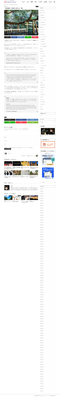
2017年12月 (42, 342)
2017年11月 (42, 345)
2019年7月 (41, 301)
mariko (11, 185)
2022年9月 (41, 229)
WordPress (43, 94)
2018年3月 (41, 335)
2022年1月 (41, 244)
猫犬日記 (42, 51)
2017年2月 (41, 359)
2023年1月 (41, 227)
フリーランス (50, 2)
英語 (41, 48)
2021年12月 (42, 246)
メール (5, 140)
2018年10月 (42, 318)
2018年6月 (41, 328)
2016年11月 (42, 364)
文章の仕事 (43, 17)
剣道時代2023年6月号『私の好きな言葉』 (13, 62)
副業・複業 (43, 34)
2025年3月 (41, 193)
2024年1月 (41, 210)
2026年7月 (41, 188)
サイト (5, 144)
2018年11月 (42, 316)
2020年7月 (41, 282)
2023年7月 (41, 222)
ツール (42, 89)
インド (42, 63)
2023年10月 (42, 215)
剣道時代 (6, 40)
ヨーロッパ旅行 (43, 65)
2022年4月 (41, 239)
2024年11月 (42, 198)
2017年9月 (41, 347)
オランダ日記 (40, 2)
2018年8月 (41, 323)
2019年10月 (42, 294)
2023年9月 (41, 217)
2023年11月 (42, 212)
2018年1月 (41, 340)
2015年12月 (42, 386)
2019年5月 (41, 306)
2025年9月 (41, 191)
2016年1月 (41, 383)
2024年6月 (41, 205)
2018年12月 (42, 313)
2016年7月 (41, 371)
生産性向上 (43, 22)
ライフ (41, 75)
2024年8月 (41, 203)
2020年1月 (41, 289)
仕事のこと (42, 12)
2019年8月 (41, 299)
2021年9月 (41, 253)
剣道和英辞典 (13, 91)
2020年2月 (41, 287)
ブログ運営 (42, 41)
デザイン (42, 99)
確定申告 (42, 70)
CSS (42, 92)
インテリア (43, 77)
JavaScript (43, 87)
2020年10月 (42, 277)
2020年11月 (42, 275)
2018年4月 (41, 333)
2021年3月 (41, 265)
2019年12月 (42, 292)
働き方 (41, 27)
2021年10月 (42, 251)
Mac (41, 106)
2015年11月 (42, 388)
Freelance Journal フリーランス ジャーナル (44, 395)
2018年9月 (41, 321)
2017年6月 (41, 352)
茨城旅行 (42, 60)
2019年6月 (41, 304)
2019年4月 (41, 309)
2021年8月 (41, 256)
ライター (42, 29)
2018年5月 (41, 330)
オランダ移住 (45, 2)
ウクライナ (42, 53)
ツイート (41, 115)
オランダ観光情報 (43, 46)
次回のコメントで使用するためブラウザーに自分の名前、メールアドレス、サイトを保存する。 (19, 147)
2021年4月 (41, 263)
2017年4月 (41, 357)
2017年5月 (41, 354)
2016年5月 (41, 376)
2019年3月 (41, 311)
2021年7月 (41, 258)
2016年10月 (42, 366)
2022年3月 (41, 241)
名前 (5, 137)
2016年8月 (41, 369)
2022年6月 (41, 234)
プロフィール (23, 2)
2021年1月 (41, 270)
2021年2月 (41, 268)
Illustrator (43, 104)
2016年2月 (41, 381)
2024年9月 (41, 200)
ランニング (43, 80)
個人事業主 (43, 39)
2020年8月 (41, 280)
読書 (42, 82)
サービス (28, 2)
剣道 (54, 2)
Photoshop (43, 101)
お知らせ (35, 2)
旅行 (41, 58)
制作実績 (32, 2)
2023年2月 (41, 224)
